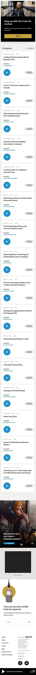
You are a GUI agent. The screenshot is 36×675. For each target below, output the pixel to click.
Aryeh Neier (8, 263)
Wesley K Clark (9, 345)
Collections (5, 643)
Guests (4, 637)
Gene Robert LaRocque (11, 178)
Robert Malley (9, 450)
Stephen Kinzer (9, 479)
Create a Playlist (6, 652)
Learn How (9, 543)
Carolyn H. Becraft (10, 150)
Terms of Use (21, 656)
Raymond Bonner (9, 206)
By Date (4, 646)
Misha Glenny (8, 319)
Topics (3, 640)
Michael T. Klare (9, 122)
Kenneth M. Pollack (10, 396)
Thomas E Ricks (9, 371)
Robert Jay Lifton (10, 422)
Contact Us (20, 659)
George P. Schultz (9, 291)
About (3, 649)
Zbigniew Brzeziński (10, 234)
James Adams (8, 65)
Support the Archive (7, 654)
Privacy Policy (21, 653)
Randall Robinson (10, 93)
